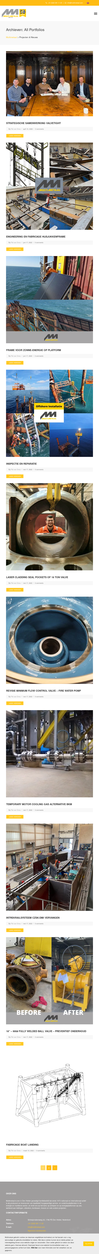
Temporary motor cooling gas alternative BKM (39, 804)
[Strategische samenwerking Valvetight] (49, 83)
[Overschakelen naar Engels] (88, 2)
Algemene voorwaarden (37, 1230)
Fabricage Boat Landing (22, 1144)
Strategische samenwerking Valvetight (33, 123)
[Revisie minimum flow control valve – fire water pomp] (49, 640)
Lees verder (15, 136)
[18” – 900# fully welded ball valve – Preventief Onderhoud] (49, 980)
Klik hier (34, 1247)
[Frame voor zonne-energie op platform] (49, 299)
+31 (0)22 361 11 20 (55, 3)
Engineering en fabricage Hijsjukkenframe (35, 236)
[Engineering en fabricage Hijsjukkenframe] (49, 186)
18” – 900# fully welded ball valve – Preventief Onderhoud (46, 1031)
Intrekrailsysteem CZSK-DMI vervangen (33, 917)
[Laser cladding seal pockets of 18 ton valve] (49, 526)
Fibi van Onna (16, 129)
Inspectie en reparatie (21, 463)
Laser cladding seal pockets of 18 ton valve (37, 577)
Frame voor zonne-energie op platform (33, 350)
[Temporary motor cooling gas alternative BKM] (49, 753)
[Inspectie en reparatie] (49, 413)
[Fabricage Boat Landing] (49, 1094)
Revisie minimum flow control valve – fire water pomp (43, 690)
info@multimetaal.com (75, 3)
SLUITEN (88, 1243)
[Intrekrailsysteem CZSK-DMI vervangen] (49, 867)
